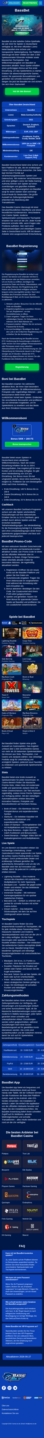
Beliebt (4, 623)
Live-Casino (14, 623)
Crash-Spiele (24, 623)
